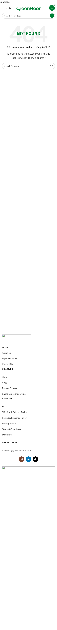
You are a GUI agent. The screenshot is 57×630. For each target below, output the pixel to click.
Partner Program (10, 388)
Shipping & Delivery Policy (14, 412)
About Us (6, 352)
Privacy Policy (9, 423)
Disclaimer (7, 434)
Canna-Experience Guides (14, 393)
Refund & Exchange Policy (14, 417)
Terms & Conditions (11, 429)
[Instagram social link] (21, 459)
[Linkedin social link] (28, 459)
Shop (4, 376)
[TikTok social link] (35, 459)
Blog (4, 382)
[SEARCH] (52, 15)
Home (5, 347)
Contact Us (7, 364)
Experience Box (9, 358)
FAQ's (5, 406)
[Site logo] (28, 7)
